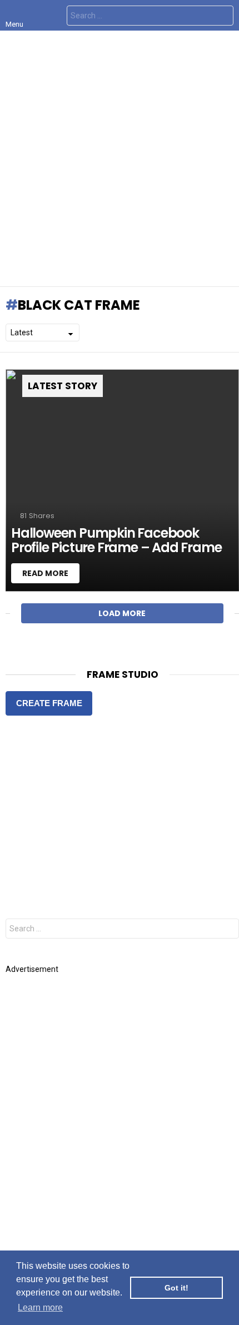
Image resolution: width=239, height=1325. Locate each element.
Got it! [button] (176, 1287)
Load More (122, 613)
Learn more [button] (40, 1307)
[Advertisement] (119, 158)
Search (222, 17)
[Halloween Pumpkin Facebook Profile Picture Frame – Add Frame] (122, 480)
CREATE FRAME (49, 703)
